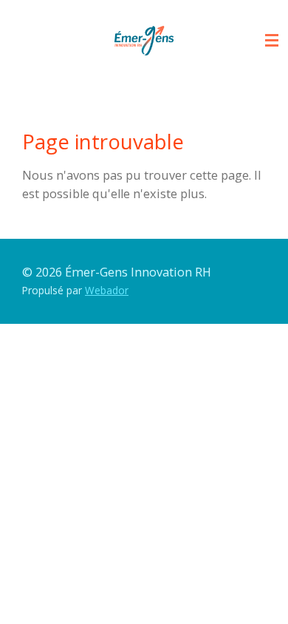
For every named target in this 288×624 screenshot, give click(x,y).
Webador (106, 290)
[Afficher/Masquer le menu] (272, 40)
